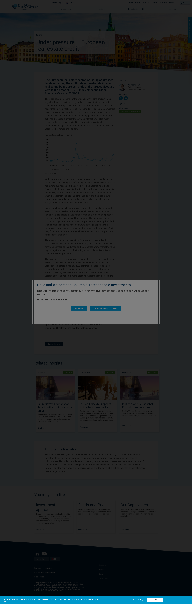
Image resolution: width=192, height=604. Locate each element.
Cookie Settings (138, 600)
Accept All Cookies (155, 600)
